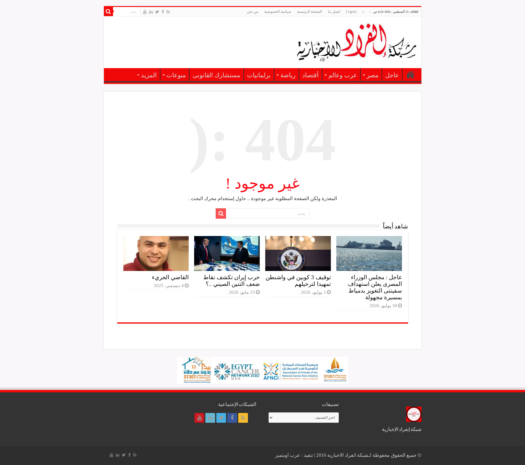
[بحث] (108, 11)
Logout (351, 11)
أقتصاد (310, 75)
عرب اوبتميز (287, 455)
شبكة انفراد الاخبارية (347, 455)
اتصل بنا (334, 11)
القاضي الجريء (170, 277)
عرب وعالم (342, 75)
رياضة (288, 75)
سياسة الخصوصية (277, 11)
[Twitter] (157, 12)
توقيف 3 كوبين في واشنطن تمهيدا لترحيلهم (298, 280)
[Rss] (168, 12)
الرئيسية (410, 74)
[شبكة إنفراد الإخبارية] (356, 41)
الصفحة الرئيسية (309, 11)
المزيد (149, 75)
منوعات (176, 75)
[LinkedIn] (151, 12)
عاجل (392, 75)
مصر (373, 75)
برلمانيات (259, 75)
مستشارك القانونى (216, 75)
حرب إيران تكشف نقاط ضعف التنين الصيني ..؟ (231, 280)
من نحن (252, 11)
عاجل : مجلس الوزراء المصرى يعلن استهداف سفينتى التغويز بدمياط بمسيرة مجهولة (375, 287)
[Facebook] (163, 12)
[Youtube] (144, 12)
